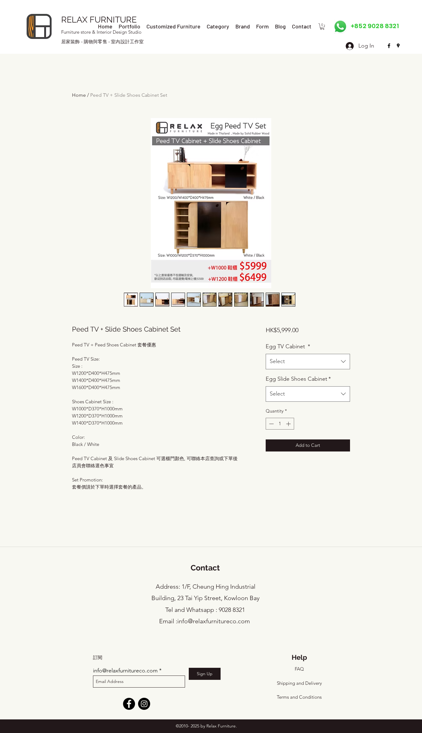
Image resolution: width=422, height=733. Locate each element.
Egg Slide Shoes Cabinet (298, 378)
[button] (322, 26)
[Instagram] (144, 704)
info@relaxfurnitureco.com (213, 621)
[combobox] (308, 361)
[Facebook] (129, 704)
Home (79, 95)
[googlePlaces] (398, 46)
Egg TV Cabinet (288, 346)
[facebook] (389, 46)
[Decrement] (271, 424)
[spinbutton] (280, 424)
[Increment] (289, 424)
